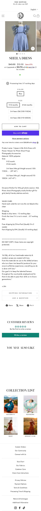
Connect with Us (20, 454)
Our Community (20, 450)
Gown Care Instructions (20, 473)
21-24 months (27, 105)
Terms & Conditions (20, 488)
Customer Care (20, 469)
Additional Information (20, 502)
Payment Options (20, 484)
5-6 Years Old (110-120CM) (20, 118)
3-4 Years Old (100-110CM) (20, 111)
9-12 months (13, 105)
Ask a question (20, 298)
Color (20, 89)
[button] (20, 67)
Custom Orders (20, 447)
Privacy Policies (20, 480)
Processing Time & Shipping (20, 491)
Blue (20, 93)
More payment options (20, 138)
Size (20, 101)
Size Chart (20, 461)
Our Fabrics (20, 465)
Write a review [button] (20, 335)
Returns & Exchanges (20, 499)
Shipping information (20, 293)
